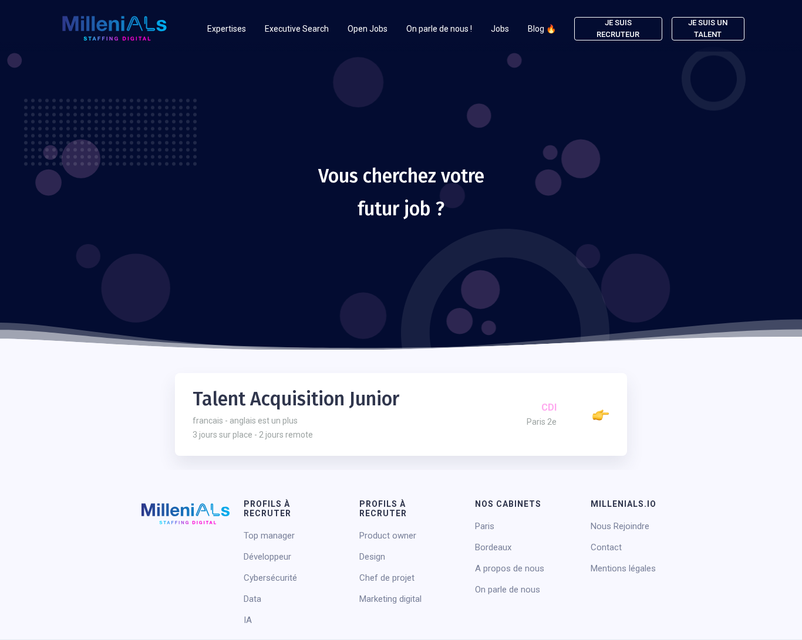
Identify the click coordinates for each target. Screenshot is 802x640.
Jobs (500, 28)
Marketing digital (390, 599)
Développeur (267, 556)
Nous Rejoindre (620, 526)
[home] (114, 28)
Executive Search (297, 28)
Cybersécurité (270, 578)
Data (252, 599)
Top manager (269, 535)
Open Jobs (367, 28)
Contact (606, 547)
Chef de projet (387, 578)
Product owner (387, 535)
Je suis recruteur (618, 28)
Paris (484, 526)
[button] (226, 28)
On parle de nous (507, 589)
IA (248, 620)
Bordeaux (493, 547)
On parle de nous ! (439, 28)
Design (372, 556)
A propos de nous (509, 568)
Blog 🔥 (542, 28)
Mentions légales (623, 568)
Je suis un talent (707, 28)
